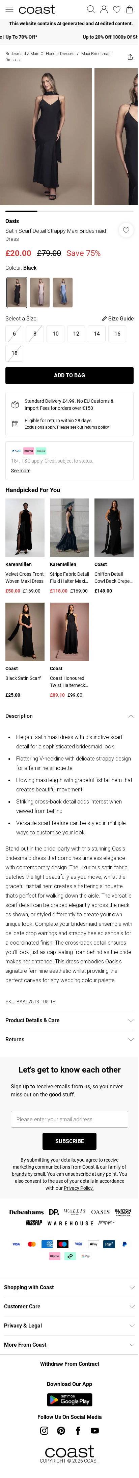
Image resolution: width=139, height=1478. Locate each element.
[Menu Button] (9, 9)
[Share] (125, 57)
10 (56, 328)
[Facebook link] (76, 1430)
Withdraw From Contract (66, 1363)
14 (97, 328)
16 (117, 328)
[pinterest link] (59, 1430)
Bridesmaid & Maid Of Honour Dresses (39, 53)
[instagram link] (42, 1430)
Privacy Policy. (89, 1187)
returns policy (96, 422)
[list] (67, 23)
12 (76, 328)
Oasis (12, 216)
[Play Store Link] (67, 1399)
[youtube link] (92, 1430)
